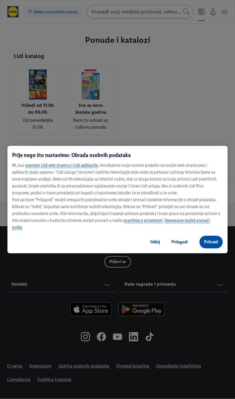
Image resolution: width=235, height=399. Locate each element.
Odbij (155, 242)
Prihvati (211, 242)
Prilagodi (179, 242)
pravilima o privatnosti (143, 220)
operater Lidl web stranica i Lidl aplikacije (61, 165)
